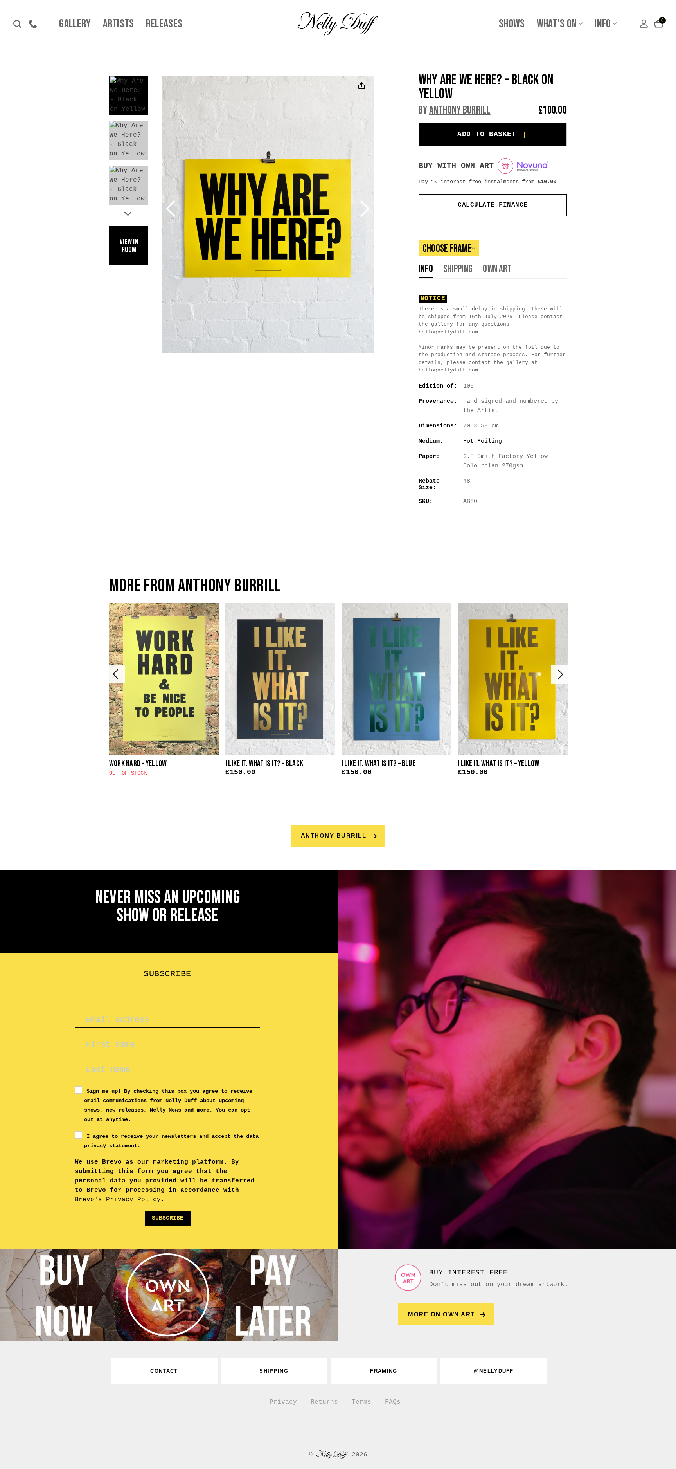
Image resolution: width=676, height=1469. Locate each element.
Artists (118, 24)
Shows (512, 24)
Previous (115, 674)
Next (129, 212)
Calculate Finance (493, 205)
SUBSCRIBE (167, 1218)
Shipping (458, 269)
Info (602, 24)
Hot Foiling (482, 441)
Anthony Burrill (460, 110)
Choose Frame (447, 249)
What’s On (557, 24)
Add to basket (486, 134)
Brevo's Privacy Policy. (120, 1199)
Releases (164, 24)
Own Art (497, 269)
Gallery (75, 24)
